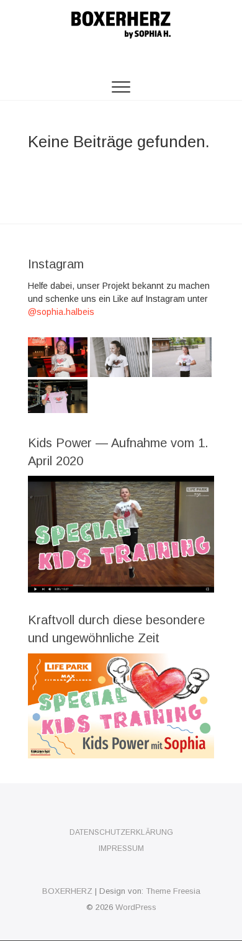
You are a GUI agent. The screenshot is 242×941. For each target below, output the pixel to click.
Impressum (121, 848)
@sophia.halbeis (61, 312)
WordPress (135, 907)
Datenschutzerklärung (121, 832)
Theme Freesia (173, 891)
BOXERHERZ (67, 891)
